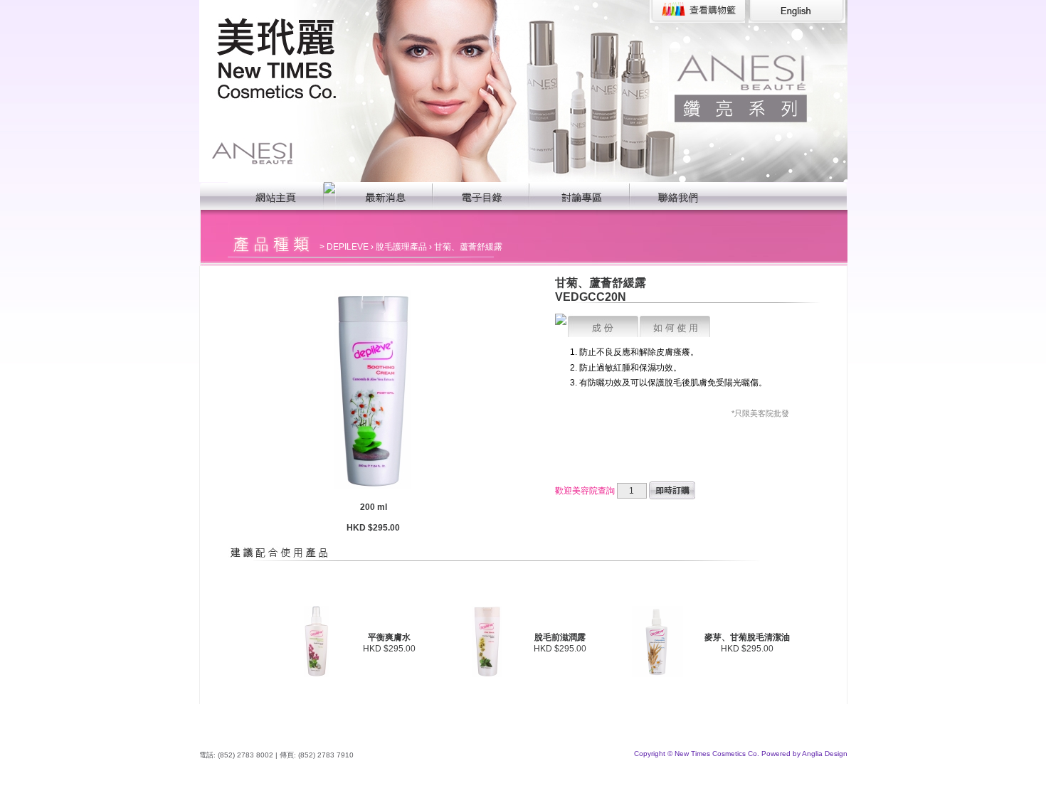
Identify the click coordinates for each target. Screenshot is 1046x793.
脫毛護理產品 (401, 247)
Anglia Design (824, 753)
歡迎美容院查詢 (585, 491)
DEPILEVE (348, 247)
